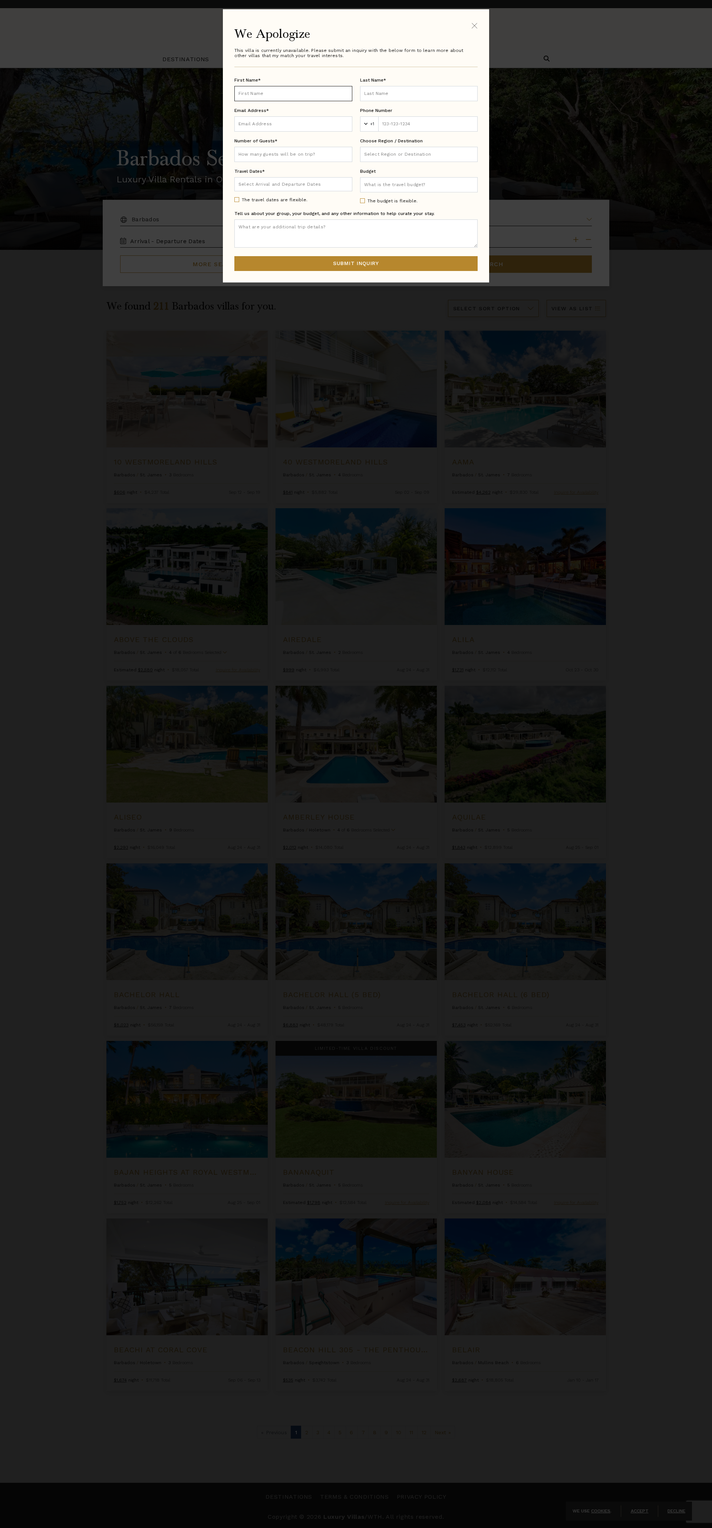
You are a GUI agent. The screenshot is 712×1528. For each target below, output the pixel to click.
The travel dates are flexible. (274, 199)
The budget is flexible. (392, 201)
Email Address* (251, 110)
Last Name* (373, 80)
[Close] (474, 25)
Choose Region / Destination (391, 140)
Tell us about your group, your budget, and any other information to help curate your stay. (334, 213)
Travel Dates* (249, 171)
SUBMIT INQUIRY (356, 263)
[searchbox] (419, 154)
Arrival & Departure (269, 184)
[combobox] (419, 154)
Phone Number (376, 110)
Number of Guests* (255, 140)
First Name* (247, 80)
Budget (368, 171)
